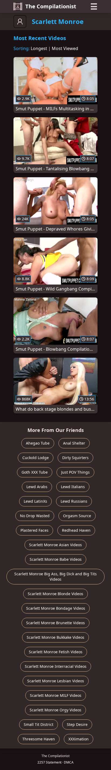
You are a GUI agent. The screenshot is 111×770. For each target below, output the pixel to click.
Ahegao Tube (38, 443)
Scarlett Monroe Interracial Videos (55, 666)
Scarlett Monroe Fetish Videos (55, 651)
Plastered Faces (34, 530)
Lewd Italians (73, 486)
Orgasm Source (77, 515)
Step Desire (77, 724)
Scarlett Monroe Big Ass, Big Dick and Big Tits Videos (55, 576)
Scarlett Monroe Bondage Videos (55, 608)
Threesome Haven (38, 738)
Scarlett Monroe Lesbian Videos (55, 680)
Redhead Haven (76, 530)
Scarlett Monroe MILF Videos (55, 695)
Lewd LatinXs (35, 501)
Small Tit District (38, 724)
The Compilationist (50, 6)
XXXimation (78, 738)
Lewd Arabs (36, 486)
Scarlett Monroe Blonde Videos (55, 593)
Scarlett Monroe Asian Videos (55, 544)
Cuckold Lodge (35, 457)
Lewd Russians (74, 501)
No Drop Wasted (35, 515)
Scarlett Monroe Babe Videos (56, 559)
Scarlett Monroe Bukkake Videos (55, 637)
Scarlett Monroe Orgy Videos (55, 709)
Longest (39, 48)
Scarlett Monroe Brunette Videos (55, 622)
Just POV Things (75, 472)
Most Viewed (65, 48)
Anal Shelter (74, 443)
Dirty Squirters (75, 457)
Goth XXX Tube (35, 472)
